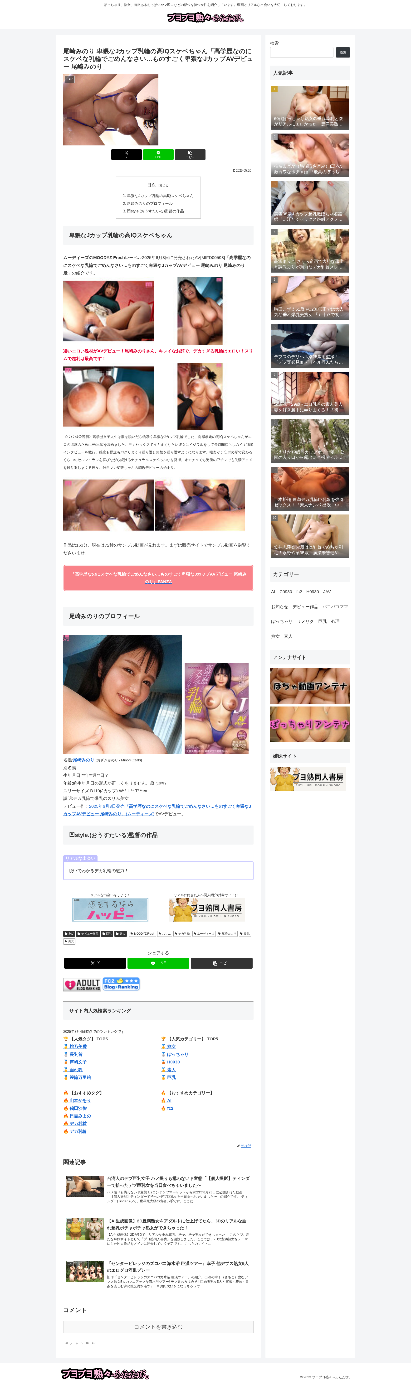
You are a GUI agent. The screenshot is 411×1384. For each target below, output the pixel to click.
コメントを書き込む (158, 1327)
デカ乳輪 (184, 933)
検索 (274, 43)
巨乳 (109, 933)
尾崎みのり (229, 933)
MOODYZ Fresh (144, 933)
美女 (71, 941)
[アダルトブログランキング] (82, 990)
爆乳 (247, 933)
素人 (122, 933)
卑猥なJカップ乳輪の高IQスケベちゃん (160, 195)
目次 (151, 185)
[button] (190, 154)
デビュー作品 (89, 933)
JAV (70, 933)
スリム (166, 933)
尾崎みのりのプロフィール (150, 203)
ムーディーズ (205, 933)
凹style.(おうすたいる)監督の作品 (155, 211)
